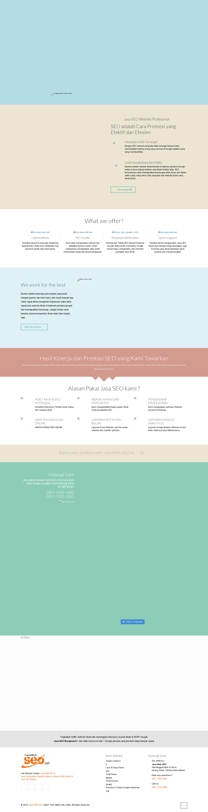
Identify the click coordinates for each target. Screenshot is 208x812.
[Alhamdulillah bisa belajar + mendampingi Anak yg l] (146, 488)
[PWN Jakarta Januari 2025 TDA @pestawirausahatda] (118, 480)
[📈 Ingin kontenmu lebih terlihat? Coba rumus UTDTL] (174, 492)
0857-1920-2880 (159, 778)
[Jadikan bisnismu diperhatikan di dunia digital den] (146, 523)
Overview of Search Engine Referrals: (123, 787)
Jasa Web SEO (47, 773)
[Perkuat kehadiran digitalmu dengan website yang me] (174, 529)
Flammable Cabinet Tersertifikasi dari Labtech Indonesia (38, 656)
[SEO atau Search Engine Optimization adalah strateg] (118, 548)
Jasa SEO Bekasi (28, 779)
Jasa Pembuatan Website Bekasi (36, 776)
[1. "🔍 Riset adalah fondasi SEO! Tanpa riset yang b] (90, 563)
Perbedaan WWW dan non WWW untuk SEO (164, 709)
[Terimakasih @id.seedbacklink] (90, 479)
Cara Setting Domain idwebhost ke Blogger (119, 669)
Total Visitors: (112, 781)
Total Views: (112, 774)
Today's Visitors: (114, 761)
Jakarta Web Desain (62, 776)
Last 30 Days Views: (115, 767)
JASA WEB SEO (35, 805)
